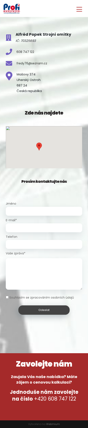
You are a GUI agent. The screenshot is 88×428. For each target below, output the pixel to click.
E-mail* (11, 220)
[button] (39, 146)
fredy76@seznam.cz (31, 63)
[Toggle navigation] (79, 9)
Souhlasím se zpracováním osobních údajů (41, 297)
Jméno (11, 203)
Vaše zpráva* (15, 253)
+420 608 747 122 (55, 398)
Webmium (53, 424)
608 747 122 (25, 52)
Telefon (11, 237)
